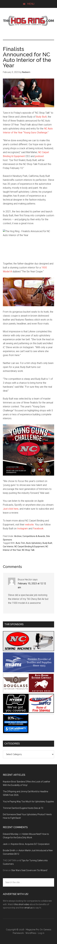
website (29, 524)
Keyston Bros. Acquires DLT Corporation (30, 844)
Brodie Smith (9, 850)
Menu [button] (30, 3)
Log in (41, 933)
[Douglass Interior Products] (15, 691)
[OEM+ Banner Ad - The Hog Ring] (15, 732)
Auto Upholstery (34, 543)
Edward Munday (10, 834)
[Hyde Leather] (15, 712)
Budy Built (41, 116)
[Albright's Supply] (41, 712)
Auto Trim (20, 543)
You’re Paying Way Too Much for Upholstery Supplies (28, 801)
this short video (21, 904)
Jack (5, 844)
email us (28, 907)
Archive (18, 536)
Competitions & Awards (33, 536)
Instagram (22, 528)
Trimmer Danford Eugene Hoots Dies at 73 (23, 808)
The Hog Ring (28, 21)
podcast (39, 156)
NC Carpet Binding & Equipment (29, 546)
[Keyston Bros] (41, 691)
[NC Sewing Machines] (28, 650)
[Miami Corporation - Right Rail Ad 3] (28, 671)
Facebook (38, 528)
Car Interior (8, 546)
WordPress (30, 933)
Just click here (10, 508)
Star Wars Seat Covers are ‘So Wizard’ (29, 870)
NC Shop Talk (28, 550)
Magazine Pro (32, 929)
